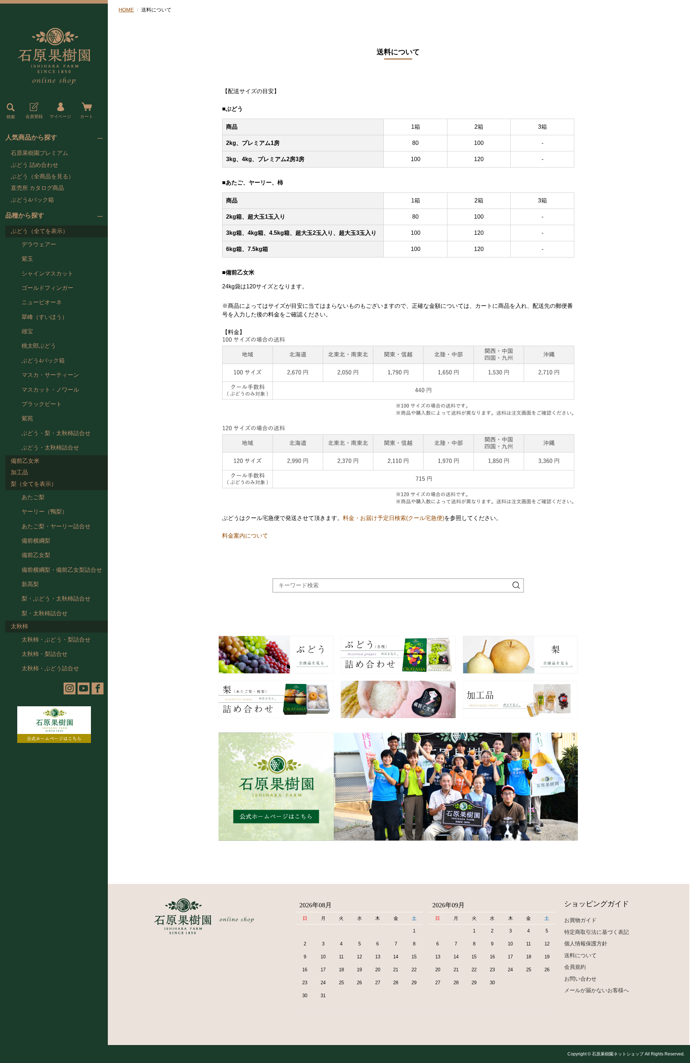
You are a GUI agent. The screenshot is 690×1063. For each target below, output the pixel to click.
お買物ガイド (580, 920)
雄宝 (27, 331)
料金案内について (245, 536)
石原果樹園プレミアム (39, 153)
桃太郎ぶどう (39, 346)
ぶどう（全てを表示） (39, 231)
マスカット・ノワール (50, 390)
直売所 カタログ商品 (37, 188)
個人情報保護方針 (585, 943)
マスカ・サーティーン (50, 375)
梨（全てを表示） (34, 484)
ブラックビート (42, 404)
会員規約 (575, 967)
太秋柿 (19, 626)
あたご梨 (33, 497)
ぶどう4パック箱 (32, 200)
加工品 (19, 472)
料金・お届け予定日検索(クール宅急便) (393, 518)
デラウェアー (39, 244)
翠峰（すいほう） (45, 317)
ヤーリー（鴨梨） (45, 511)
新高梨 (30, 584)
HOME (126, 10)
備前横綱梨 (36, 541)
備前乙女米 (25, 461)
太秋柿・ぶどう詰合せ (50, 668)
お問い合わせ (580, 979)
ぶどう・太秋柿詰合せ (50, 447)
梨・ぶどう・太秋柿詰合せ (56, 599)
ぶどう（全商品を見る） (42, 176)
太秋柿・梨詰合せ (45, 654)
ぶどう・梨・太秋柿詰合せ (56, 433)
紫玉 (27, 259)
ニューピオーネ (42, 302)
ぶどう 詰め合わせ (34, 165)
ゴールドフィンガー (47, 288)
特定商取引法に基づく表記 (596, 932)
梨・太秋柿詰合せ (45, 613)
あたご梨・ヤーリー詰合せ (56, 526)
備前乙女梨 (36, 555)
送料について (580, 955)
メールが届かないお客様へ (596, 990)
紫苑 (27, 418)
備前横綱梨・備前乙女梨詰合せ (62, 570)
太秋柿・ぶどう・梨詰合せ (56, 640)
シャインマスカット (47, 273)
